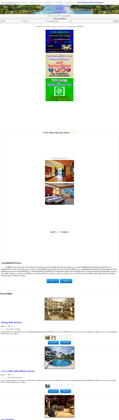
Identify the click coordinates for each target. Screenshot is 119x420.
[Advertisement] (59, 117)
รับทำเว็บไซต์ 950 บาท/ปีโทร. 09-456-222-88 (10, 3)
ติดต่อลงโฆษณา (69, 2)
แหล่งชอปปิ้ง (58, 2)
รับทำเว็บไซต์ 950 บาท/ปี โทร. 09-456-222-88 (90, 2)
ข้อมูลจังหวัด (48, 2)
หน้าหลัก (24, 2)
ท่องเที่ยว (32, 2)
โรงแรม (40, 2)
